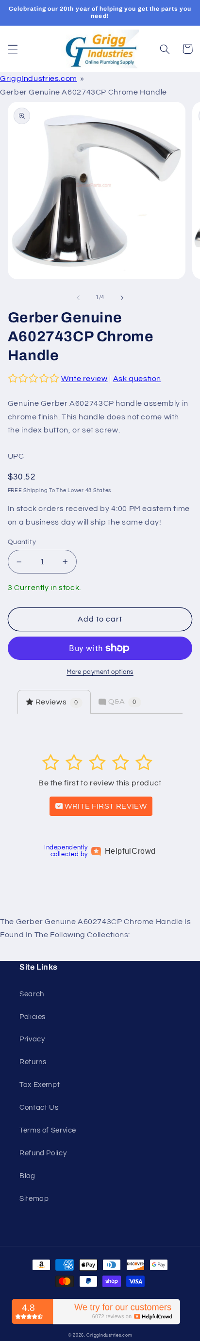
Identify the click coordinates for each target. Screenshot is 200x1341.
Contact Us (38, 1107)
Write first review (105, 806)
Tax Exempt (39, 1084)
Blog (27, 1176)
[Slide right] (122, 297)
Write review (84, 379)
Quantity (22, 542)
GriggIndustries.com (38, 78)
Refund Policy (43, 1153)
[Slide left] (78, 297)
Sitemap (34, 1198)
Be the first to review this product (100, 783)
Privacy (32, 1039)
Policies (32, 1017)
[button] (12, 49)
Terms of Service (47, 1130)
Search (31, 994)
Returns (32, 1062)
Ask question (137, 379)
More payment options (100, 672)
